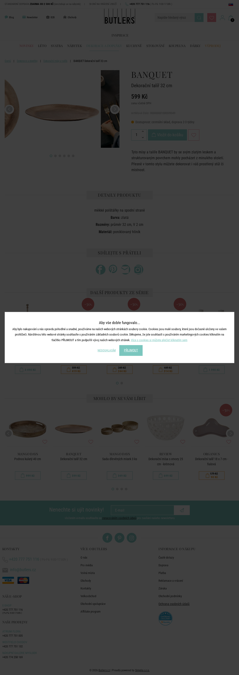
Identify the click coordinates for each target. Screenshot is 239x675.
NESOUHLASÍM (107, 350)
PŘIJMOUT (131, 350)
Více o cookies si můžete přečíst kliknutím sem (159, 340)
